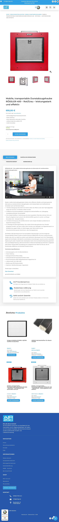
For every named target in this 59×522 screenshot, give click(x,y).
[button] (51, 51)
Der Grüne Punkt (7, 471)
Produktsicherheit (11, 161)
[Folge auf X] (55, 1)
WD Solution (12, 510)
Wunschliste (6, 483)
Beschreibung (10, 157)
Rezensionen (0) (27, 161)
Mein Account (6, 478)
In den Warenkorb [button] (38, 357)
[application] (29, 185)
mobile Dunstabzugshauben (33, 14)
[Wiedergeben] (7, 197)
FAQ (4, 450)
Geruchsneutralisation (17, 14)
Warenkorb (6, 481)
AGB (36, 514)
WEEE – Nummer (7, 468)
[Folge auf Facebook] (53, 1)
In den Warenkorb (20, 134)
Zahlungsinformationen (9, 463)
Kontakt (5, 447)
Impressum (24, 514)
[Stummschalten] (49, 197)
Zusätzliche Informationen (28, 157)
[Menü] (7, 510)
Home (4, 442)
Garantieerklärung (8, 465)
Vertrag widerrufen (9, 487)
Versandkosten (17, 113)
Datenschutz (31, 514)
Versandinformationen (9, 460)
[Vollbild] (52, 197)
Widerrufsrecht (7, 458)
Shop (7, 14)
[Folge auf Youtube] (58, 1)
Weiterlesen (11, 354)
